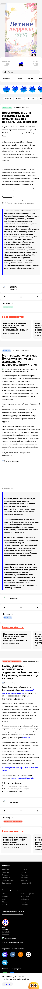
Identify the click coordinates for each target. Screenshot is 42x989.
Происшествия (7, 880)
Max (5, 954)
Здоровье (25, 896)
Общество (6, 875)
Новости (6, 78)
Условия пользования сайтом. (12, 914)
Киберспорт (25, 899)
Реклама (5, 929)
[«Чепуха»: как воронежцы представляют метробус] (32, 89)
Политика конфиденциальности (13, 912)
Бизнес (5, 896)
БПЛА (30, 78)
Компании (24, 878)
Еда (3, 894)
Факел (19, 78)
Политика (6, 350)
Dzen (28, 954)
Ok (20, 954)
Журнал (5, 902)
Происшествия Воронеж (12, 661)
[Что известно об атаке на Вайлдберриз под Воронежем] (23, 89)
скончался (26, 738)
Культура (5, 872)
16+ (3, 927)
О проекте (5, 932)
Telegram (5, 962)
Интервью (6, 878)
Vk (12, 954)
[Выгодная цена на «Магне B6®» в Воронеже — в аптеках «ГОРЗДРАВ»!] (15, 89)
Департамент (7, 197)
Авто (4, 899)
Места (23, 902)
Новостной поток (13, 316)
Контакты (5, 934)
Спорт (23, 872)
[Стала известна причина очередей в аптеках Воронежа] (6, 89)
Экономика (31, 98)
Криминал (24, 875)
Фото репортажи (27, 894)
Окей (7, 984)
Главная (8, 98)
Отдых (5, 905)
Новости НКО (26, 883)
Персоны (24, 905)
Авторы (24, 880)
